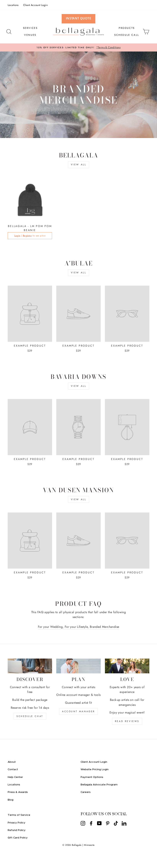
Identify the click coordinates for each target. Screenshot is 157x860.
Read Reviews (127, 721)
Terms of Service (19, 815)
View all (78, 164)
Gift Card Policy (18, 837)
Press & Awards (18, 792)
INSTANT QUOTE (78, 18)
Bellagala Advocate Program (99, 784)
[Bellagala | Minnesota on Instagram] (83, 823)
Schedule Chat (29, 716)
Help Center (15, 777)
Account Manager (78, 711)
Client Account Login (35, 5)
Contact (13, 769)
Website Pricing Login (95, 769)
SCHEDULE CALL (126, 35)
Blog (10, 799)
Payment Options (92, 777)
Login (17, 235)
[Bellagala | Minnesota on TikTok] (116, 823)
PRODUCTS (127, 28)
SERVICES (30, 28)
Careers (86, 792)
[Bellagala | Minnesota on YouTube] (99, 823)
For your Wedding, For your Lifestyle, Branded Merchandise (78, 627)
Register (27, 235)
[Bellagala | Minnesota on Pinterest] (107, 823)
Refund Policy (16, 830)
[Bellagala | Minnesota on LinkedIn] (124, 823)
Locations (13, 5)
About (12, 762)
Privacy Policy (16, 822)
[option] (78, 47)
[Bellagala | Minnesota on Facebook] (91, 823)
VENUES (30, 35)
